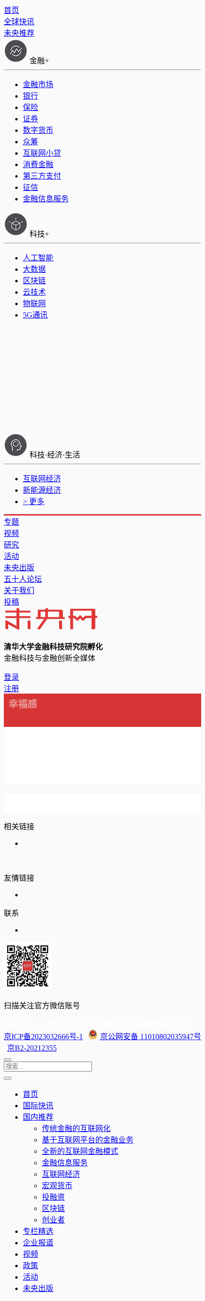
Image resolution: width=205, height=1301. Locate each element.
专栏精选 (38, 1231)
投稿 (11, 602)
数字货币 (38, 130)
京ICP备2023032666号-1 (43, 1037)
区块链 (34, 281)
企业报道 (38, 1243)
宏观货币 (57, 1186)
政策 (30, 1265)
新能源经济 (42, 490)
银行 (30, 96)
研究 (11, 545)
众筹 (30, 142)
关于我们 (19, 590)
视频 (11, 533)
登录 (11, 677)
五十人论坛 (23, 579)
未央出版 (19, 568)
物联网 (34, 303)
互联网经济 (42, 479)
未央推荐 (19, 33)
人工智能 (38, 258)
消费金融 (38, 164)
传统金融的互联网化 (76, 1128)
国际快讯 (38, 1106)
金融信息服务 (46, 199)
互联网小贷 (42, 153)
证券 (30, 119)
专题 (11, 522)
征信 (30, 187)
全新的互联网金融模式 (80, 1151)
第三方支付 (42, 176)
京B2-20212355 (32, 1048)
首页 (11, 10)
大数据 (34, 269)
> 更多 (33, 501)
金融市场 (38, 84)
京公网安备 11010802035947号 (150, 1037)
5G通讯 (35, 315)
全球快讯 (19, 22)
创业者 (53, 1220)
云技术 (34, 292)
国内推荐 (38, 1117)
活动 (11, 556)
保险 (30, 107)
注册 (11, 689)
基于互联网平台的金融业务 (87, 1140)
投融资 (53, 1197)
